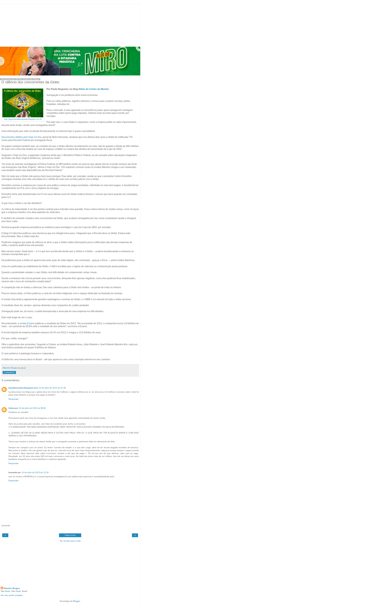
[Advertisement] (70, 24)
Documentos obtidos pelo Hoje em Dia (21, 137)
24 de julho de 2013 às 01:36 (52, 388)
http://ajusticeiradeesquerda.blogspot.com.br (23, 119)
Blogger (76, 601)
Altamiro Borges (12, 588)
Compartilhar (9, 372)
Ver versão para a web (70, 541)
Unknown (13, 408)
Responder (13, 399)
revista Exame (27, 323)
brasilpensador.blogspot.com (23, 388)
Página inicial (70, 535)
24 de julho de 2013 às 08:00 (32, 408)
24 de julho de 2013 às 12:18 (35, 472)
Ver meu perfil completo (12, 595)
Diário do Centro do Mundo (93, 89)
